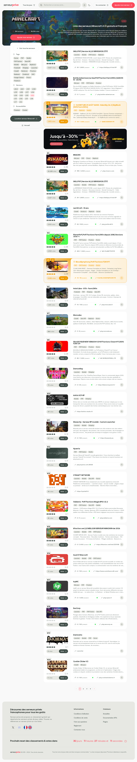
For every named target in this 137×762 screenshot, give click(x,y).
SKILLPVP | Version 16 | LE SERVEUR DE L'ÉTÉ (90, 51)
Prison (29, 77)
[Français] (25, 727)
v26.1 (22, 89)
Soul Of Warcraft (80, 555)
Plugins (105, 722)
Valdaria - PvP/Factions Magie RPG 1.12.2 (90, 502)
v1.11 (15, 98)
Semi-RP (27, 61)
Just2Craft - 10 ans (81, 208)
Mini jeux (24, 64)
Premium (17, 110)
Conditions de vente (81, 718)
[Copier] (121, 67)
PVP (22, 58)
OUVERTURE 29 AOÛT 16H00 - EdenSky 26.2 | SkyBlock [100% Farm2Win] (97, 106)
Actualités (106, 714)
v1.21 (28, 89)
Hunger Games (19, 77)
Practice (33, 71)
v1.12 (32, 95)
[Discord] (19, 727)
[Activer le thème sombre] (89, 5)
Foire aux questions (80, 722)
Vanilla (29, 58)
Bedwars (17, 74)
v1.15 (15, 95)
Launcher (34, 68)
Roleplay (25, 68)
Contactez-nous (79, 730)
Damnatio (77, 635)
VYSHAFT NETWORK (81, 475)
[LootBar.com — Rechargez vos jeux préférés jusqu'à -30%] (85, 139)
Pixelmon (17, 81)
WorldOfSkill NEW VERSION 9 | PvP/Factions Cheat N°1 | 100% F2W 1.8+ (98, 342)
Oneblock (26, 74)
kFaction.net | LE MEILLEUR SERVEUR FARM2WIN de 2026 (96, 528)
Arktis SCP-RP (79, 395)
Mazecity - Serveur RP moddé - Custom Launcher (94, 422)
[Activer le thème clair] (84, 5)
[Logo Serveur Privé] (11, 5)
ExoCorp (76, 608)
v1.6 (20, 102)
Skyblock (33, 64)
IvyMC (76, 582)
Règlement (77, 726)
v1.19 (15, 92)
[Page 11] (94, 689)
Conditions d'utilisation (81, 714)
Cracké (25, 110)
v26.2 (16, 89)
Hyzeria (76, 449)
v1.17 (27, 92)
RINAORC (77, 155)
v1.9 (26, 98)
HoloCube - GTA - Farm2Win (85, 288)
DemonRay (78, 369)
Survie (16, 58)
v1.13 (26, 95)
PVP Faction (18, 61)
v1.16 (32, 92)
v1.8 (31, 98)
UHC (33, 74)
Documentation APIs (110, 718)
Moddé (16, 64)
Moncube (77, 315)
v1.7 (15, 102)
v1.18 (21, 92)
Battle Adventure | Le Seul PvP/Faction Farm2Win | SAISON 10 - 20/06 (98, 79)
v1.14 (21, 95)
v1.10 (20, 98)
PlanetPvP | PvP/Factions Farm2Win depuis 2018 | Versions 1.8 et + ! (98, 235)
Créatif (16, 71)
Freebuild (17, 68)
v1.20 (34, 89)
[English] (30, 727)
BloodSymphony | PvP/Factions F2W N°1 (92, 262)
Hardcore (24, 71)
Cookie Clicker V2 (80, 661)
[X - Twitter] (13, 727)
